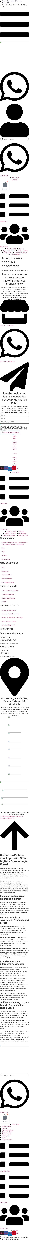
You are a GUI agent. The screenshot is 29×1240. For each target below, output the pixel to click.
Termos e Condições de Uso (10, 614)
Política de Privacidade (9, 610)
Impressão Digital (7, 578)
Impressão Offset (7, 575)
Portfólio (4, 555)
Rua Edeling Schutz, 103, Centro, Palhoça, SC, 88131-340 (14, 701)
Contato (4, 602)
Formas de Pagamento (8, 625)
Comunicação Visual (8, 582)
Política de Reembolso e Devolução (12, 617)
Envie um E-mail (8, 640)
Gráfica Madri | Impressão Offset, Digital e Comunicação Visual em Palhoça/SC (14, 543)
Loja (3, 567)
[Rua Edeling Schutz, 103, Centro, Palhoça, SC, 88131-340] (14, 696)
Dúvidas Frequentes (8, 594)
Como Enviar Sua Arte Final (10, 590)
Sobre (3, 548)
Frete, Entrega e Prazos (9, 621)
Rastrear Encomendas (8, 598)
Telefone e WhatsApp (11, 633)
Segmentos (5, 571)
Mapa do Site (6, 559)
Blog (3, 551)
